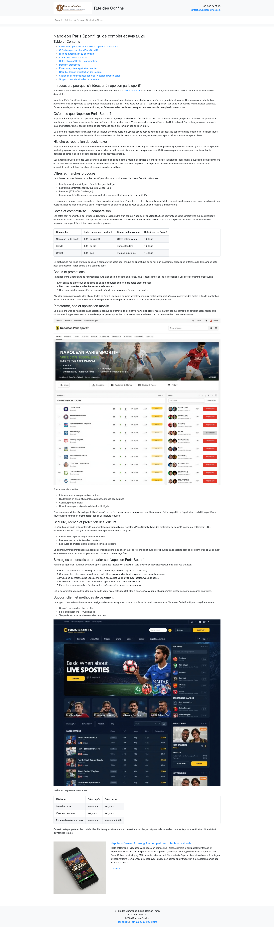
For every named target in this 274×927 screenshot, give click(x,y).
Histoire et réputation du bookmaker (77, 53)
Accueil (58, 20)
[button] (66, 867)
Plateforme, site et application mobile (77, 68)
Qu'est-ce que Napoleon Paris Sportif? (78, 50)
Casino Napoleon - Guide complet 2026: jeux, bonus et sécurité (151, 843)
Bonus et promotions (69, 64)
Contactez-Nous (94, 20)
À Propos (79, 20)
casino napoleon (132, 90)
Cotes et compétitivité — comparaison (78, 61)
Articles (68, 20)
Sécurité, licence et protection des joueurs (80, 72)
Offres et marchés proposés (73, 57)
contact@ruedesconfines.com (205, 9)
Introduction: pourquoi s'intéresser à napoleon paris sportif (88, 46)
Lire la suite (116, 868)
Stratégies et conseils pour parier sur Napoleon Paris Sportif (89, 75)
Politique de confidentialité (143, 921)
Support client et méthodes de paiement (79, 79)
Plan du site (123, 921)
